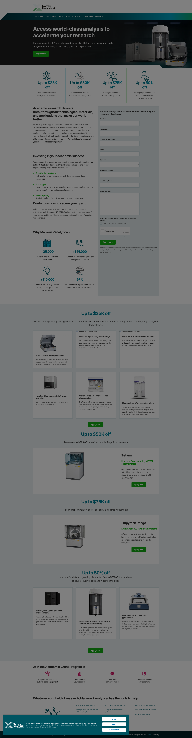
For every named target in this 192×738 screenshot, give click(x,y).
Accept (114, 719)
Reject (114, 724)
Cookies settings (114, 729)
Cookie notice (51, 727)
